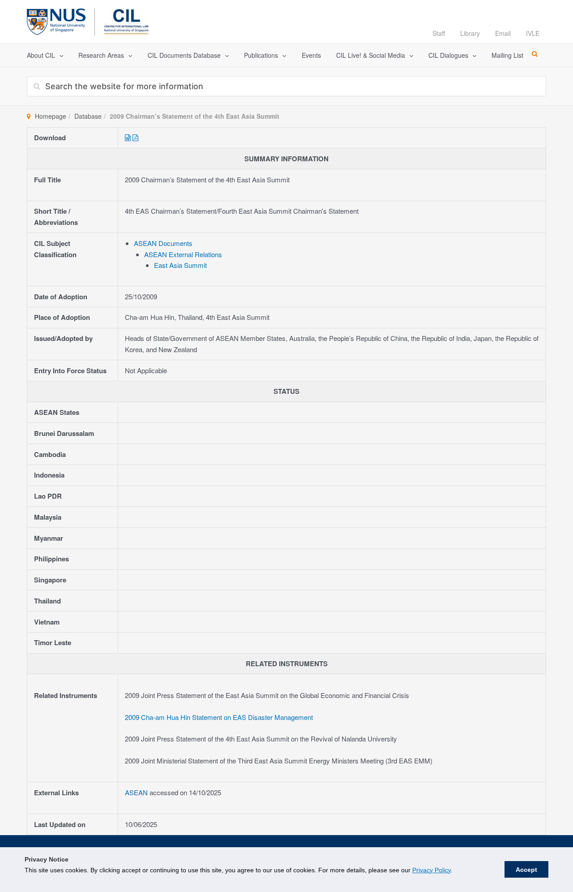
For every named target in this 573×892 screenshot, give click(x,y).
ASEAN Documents (163, 243)
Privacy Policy (431, 870)
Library (470, 33)
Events (311, 55)
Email (503, 33)
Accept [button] (526, 869)
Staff (438, 33)
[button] (59, 55)
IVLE (532, 33)
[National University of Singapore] (56, 20)
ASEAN (137, 792)
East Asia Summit (180, 265)
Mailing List (507, 55)
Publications (261, 55)
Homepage (50, 116)
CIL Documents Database (184, 55)
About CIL (41, 55)
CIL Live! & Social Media (370, 55)
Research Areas (101, 55)
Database (88, 116)
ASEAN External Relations (183, 254)
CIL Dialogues (448, 55)
